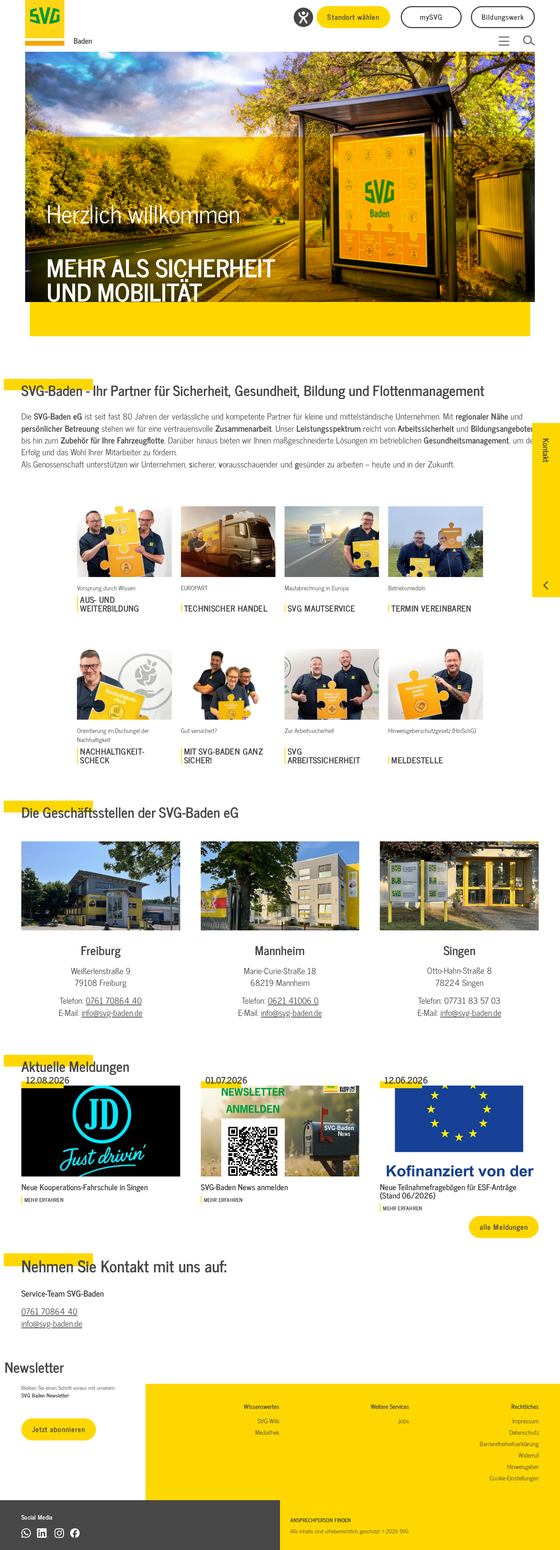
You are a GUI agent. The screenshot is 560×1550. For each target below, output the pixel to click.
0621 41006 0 (293, 1000)
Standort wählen (353, 16)
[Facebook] (75, 1533)
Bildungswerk (503, 16)
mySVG (431, 16)
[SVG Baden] (44, 23)
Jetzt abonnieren (58, 1429)
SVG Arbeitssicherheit (324, 755)
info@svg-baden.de (112, 1012)
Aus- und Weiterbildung (109, 603)
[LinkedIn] (42, 1533)
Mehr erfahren (44, 1199)
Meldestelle (417, 760)
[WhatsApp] (26, 1533)
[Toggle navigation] (504, 41)
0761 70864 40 (114, 1000)
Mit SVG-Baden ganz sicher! (223, 755)
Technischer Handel (225, 608)
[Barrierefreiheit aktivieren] (303, 17)
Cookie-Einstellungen (514, 1478)
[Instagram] (59, 1533)
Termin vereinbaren (431, 608)
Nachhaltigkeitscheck (112, 755)
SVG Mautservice (321, 608)
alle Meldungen (504, 1226)
